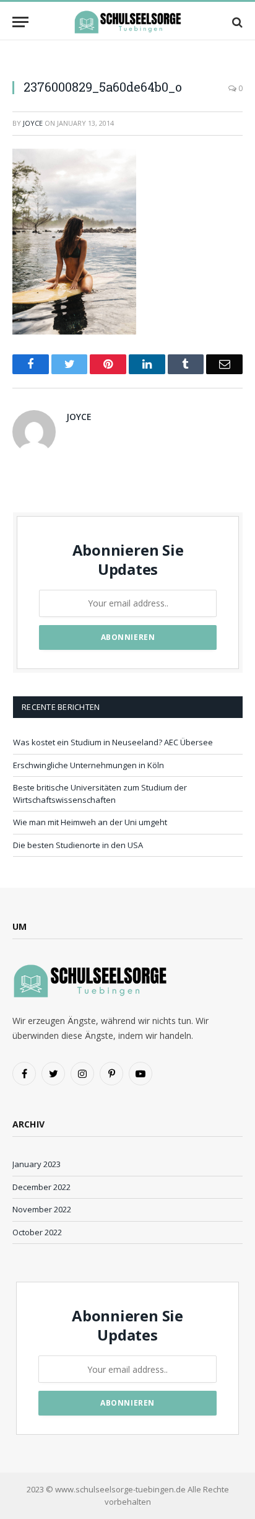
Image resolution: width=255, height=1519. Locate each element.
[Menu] (20, 22)
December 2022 (41, 1187)
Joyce (33, 123)
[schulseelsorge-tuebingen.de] (127, 22)
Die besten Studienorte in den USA (78, 845)
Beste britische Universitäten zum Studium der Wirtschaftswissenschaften (100, 793)
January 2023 (36, 1164)
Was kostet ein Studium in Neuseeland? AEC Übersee (113, 742)
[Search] (236, 22)
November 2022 (41, 1209)
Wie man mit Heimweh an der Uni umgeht (90, 822)
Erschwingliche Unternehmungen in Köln (88, 765)
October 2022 (37, 1232)
